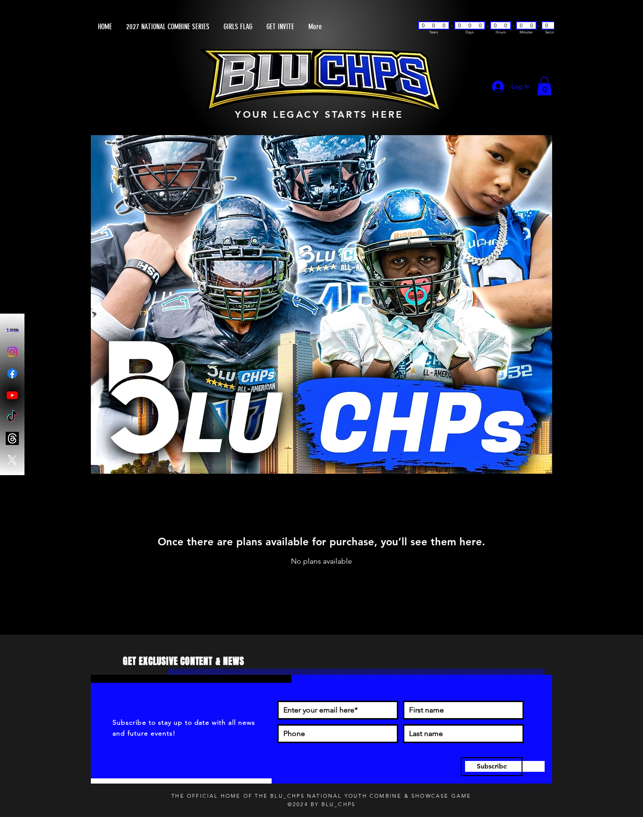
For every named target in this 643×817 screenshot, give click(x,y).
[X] (12, 460)
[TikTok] (12, 416)
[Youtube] (12, 395)
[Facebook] (12, 373)
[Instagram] (12, 351)
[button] (544, 86)
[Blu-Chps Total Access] (12, 330)
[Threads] (12, 438)
